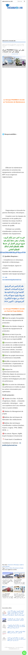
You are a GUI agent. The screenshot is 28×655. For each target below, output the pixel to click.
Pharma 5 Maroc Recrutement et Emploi (14, 568)
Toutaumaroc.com (11, 647)
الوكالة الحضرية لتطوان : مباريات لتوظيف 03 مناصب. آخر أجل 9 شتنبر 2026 (16, 632)
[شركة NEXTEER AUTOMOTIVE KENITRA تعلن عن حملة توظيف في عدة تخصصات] (7, 589)
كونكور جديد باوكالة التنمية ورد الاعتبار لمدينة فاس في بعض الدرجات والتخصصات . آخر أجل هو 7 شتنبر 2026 (16, 639)
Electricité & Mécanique (11, 44)
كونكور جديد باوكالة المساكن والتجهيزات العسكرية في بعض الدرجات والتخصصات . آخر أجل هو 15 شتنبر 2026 (16, 626)
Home (3, 44)
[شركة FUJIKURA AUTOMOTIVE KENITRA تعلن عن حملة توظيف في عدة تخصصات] (19, 575)
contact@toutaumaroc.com (14, 648)
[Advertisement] (14, 25)
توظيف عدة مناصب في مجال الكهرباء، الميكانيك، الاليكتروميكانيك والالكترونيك (15, 619)
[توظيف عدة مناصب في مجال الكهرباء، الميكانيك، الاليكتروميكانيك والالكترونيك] (7, 575)
